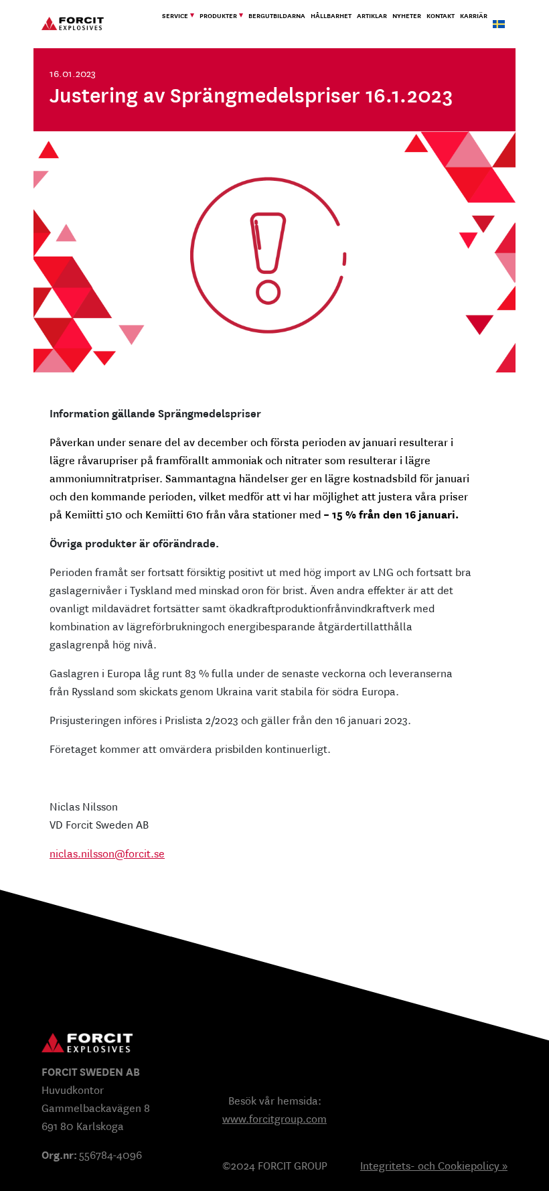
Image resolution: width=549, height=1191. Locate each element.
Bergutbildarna (276, 15)
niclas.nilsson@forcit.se (107, 854)
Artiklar (372, 15)
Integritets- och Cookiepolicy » (433, 1166)
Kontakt (440, 15)
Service (175, 15)
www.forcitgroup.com (274, 1119)
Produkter (218, 15)
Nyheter (406, 15)
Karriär (473, 15)
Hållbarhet (331, 15)
